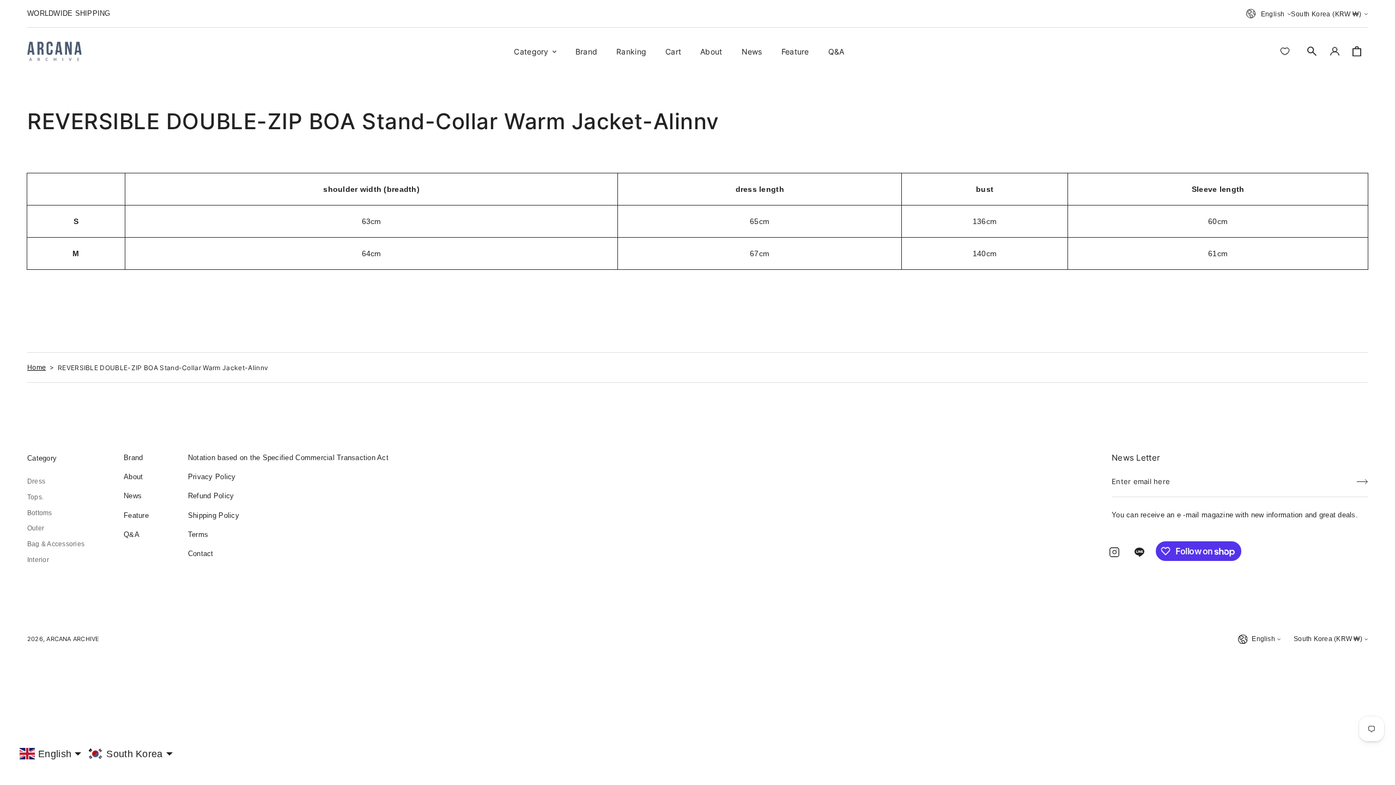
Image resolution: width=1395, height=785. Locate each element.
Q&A (132, 534)
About (133, 477)
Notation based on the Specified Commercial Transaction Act (288, 458)
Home (36, 367)
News (133, 496)
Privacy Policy (212, 477)
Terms (198, 534)
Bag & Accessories (55, 544)
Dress (36, 481)
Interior (38, 560)
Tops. (35, 497)
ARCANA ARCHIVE (72, 639)
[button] (1312, 51)
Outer (35, 528)
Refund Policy (211, 496)
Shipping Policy (213, 515)
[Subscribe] (1362, 478)
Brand (133, 458)
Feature (136, 515)
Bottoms (39, 513)
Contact (201, 554)
